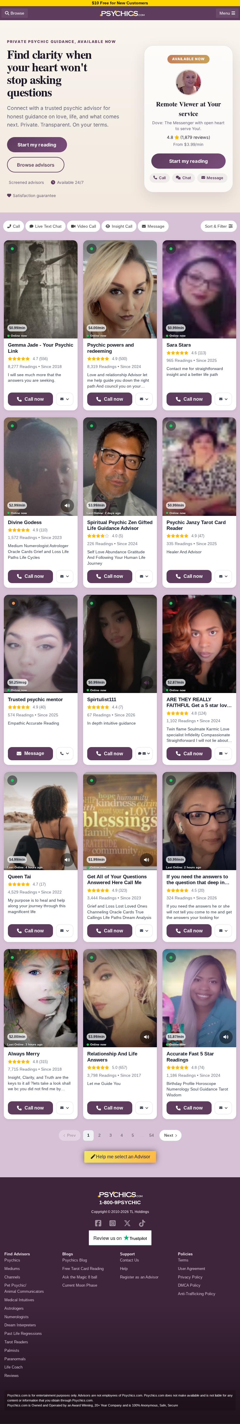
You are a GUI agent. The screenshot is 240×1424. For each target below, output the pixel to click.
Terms (183, 1260)
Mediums (12, 1268)
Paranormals (15, 1359)
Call (162, 178)
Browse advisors (35, 165)
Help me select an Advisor (123, 1156)
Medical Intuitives (19, 1300)
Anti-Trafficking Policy (196, 1294)
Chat (186, 178)
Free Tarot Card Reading (83, 1268)
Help (124, 1268)
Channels (12, 1277)
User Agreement (191, 1268)
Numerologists (16, 1317)
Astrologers (14, 1308)
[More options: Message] (64, 399)
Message (215, 178)
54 (151, 1135)
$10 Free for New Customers (120, 3)
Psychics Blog (74, 1260)
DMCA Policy (189, 1285)
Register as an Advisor (139, 1277)
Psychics (12, 1260)
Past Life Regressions (23, 1333)
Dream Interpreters (20, 1325)
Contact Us (129, 1260)
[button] (12, 249)
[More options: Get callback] (64, 753)
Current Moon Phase (79, 1285)
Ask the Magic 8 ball (79, 1277)
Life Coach (13, 1367)
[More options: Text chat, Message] (144, 753)
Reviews (11, 1375)
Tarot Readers (16, 1342)
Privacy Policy (190, 1277)
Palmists (11, 1350)
